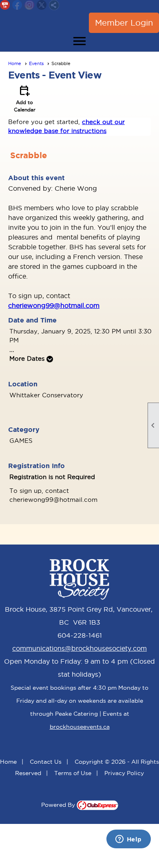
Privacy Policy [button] (124, 773)
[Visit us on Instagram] (29, 5)
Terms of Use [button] (72, 773)
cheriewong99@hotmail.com (53, 305)
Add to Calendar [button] (24, 98)
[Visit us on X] (42, 5)
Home (14, 63)
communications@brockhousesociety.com (79, 648)
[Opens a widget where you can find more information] (128, 840)
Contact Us (46, 761)
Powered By (59, 805)
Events (36, 63)
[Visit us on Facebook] (17, 5)
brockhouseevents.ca (80, 726)
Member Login (124, 22)
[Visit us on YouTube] (5, 5)
